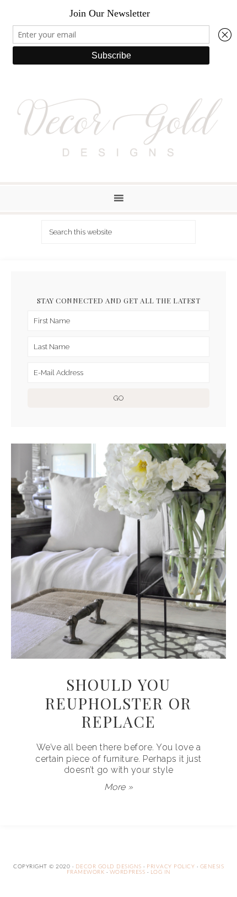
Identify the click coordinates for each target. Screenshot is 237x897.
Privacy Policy (171, 866)
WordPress (128, 872)
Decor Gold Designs (118, 127)
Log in (160, 872)
